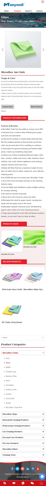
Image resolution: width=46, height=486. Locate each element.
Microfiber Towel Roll (14, 407)
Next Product (36, 107)
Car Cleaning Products (12, 431)
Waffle (8, 367)
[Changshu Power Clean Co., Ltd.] (13, 4)
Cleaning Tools (9, 455)
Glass (31, 21)
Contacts (39, 11)
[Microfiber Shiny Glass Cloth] (33, 277)
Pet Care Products (10, 443)
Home (6, 11)
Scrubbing (10, 385)
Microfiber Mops (9, 414)
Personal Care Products (12, 437)
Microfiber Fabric (10, 449)
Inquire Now (8, 107)
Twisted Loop (11, 372)
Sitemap (26, 477)
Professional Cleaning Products (16, 426)
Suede (8, 403)
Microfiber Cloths (21, 21)
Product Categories (13, 344)
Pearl (8, 381)
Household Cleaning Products (15, 420)
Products (17, 11)
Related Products (12, 262)
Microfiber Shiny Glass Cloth (33, 289)
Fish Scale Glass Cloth (12, 289)
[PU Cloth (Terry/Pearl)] (12, 310)
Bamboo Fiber (11, 376)
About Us (28, 11)
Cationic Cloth (11, 390)
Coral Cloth (10, 398)
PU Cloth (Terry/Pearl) (12, 322)
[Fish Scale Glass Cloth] (12, 277)
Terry (8, 358)
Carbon (9, 394)
